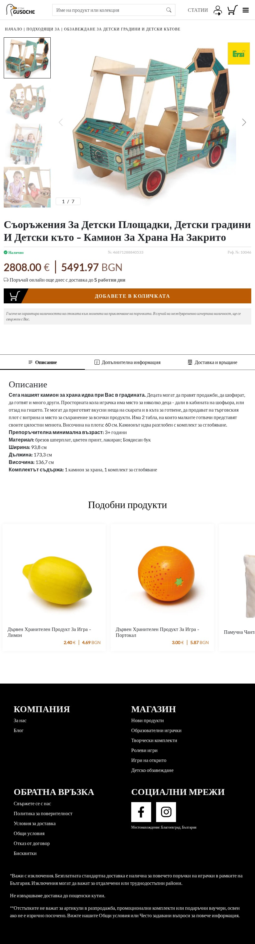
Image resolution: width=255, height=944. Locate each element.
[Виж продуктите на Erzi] (239, 53)
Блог (19, 730)
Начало (13, 29)
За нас (20, 720)
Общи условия (29, 833)
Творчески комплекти (154, 740)
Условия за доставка (35, 823)
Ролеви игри (144, 750)
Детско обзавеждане (152, 770)
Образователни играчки (156, 730)
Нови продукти (147, 720)
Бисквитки (25, 853)
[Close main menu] (245, 10)
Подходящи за (43, 29)
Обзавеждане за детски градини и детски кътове (122, 29)
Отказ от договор (32, 843)
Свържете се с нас (32, 803)
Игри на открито (148, 760)
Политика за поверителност (43, 813)
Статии (198, 10)
